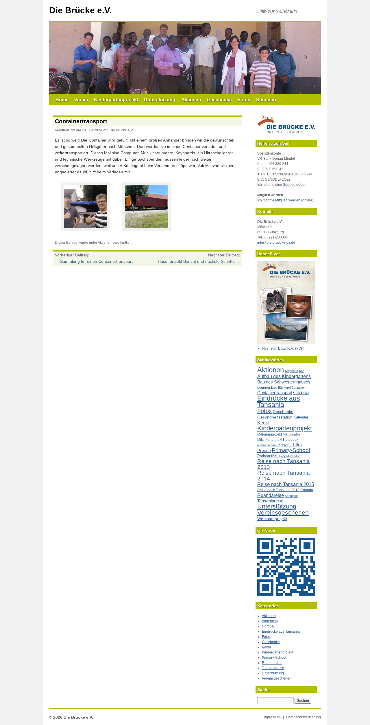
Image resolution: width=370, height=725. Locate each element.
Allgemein (291, 371)
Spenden (266, 99)
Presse (264, 450)
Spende (289, 185)
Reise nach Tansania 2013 (283, 464)
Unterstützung (159, 99)
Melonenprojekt (269, 434)
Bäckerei (284, 387)
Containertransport (274, 392)
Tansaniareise (270, 500)
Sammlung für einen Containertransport (94, 261)
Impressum (272, 717)
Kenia (263, 422)
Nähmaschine (267, 445)
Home (62, 99)
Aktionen (191, 99)
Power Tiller (290, 444)
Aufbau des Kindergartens (284, 376)
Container (298, 387)
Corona (301, 392)
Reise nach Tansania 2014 (283, 476)
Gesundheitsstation (275, 417)
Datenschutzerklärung (303, 717)
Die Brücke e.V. (80, 10)
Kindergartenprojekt (116, 99)
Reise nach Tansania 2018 (278, 490)
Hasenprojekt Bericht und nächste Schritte (199, 261)
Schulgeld (291, 496)
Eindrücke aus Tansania (278, 401)
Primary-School (291, 450)
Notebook (290, 440)
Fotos (244, 99)
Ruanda (306, 490)
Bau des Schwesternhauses (283, 381)
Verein (81, 99)
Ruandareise (270, 495)
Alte (301, 371)
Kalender (300, 417)
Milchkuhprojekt (269, 440)
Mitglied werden (287, 200)
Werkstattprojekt (272, 518)
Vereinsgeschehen (283, 512)
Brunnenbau (267, 387)
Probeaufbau (267, 456)
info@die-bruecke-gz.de (276, 243)
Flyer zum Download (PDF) (283, 348)
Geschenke (219, 99)
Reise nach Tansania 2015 (285, 484)
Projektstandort (290, 456)
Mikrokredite (291, 434)
